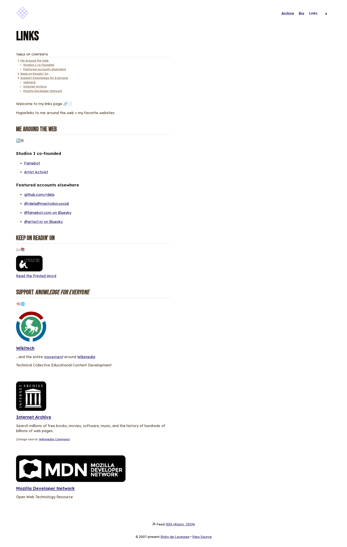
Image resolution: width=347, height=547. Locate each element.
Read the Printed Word (36, 276)
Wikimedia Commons (54, 439)
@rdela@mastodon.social (46, 203)
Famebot (32, 163)
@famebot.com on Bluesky (47, 212)
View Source (202, 537)
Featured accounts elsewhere (44, 69)
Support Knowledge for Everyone (44, 78)
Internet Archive (35, 86)
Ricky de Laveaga (174, 537)
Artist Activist (36, 172)
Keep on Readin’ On (34, 74)
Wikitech (29, 82)
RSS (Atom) (175, 524)
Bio (301, 13)
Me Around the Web (34, 60)
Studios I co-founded (38, 65)
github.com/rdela (39, 194)
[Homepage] (22, 13)
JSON (190, 524)
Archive (288, 13)
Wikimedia (86, 357)
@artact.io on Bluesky (43, 221)
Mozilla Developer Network (42, 91)
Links (313, 13)
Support (52, 292)
